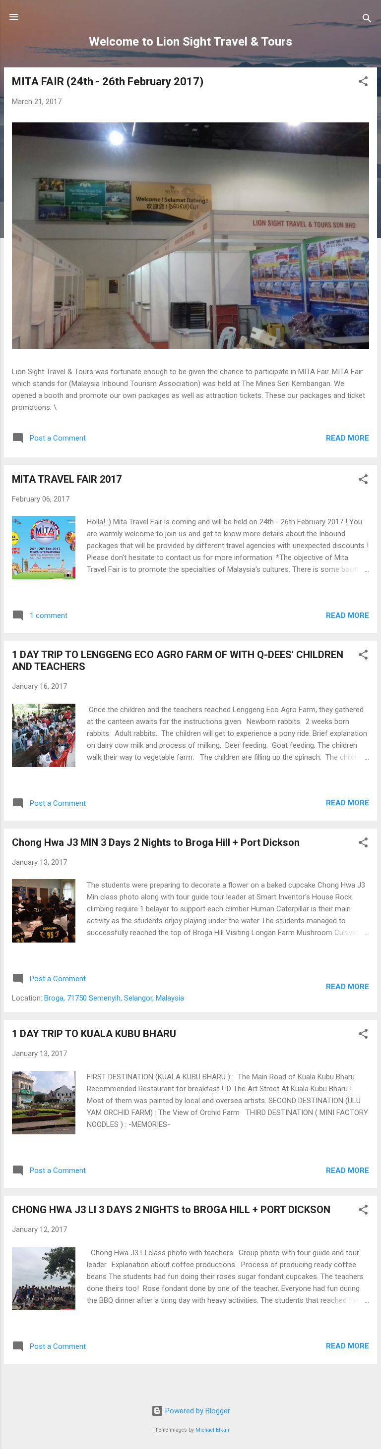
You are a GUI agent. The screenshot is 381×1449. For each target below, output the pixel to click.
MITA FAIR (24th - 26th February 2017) (107, 81)
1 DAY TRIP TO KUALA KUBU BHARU (94, 1034)
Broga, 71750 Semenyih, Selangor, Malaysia (114, 998)
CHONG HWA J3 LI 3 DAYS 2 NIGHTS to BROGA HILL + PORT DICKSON (171, 1210)
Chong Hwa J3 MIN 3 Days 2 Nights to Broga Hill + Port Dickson (156, 842)
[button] (363, 83)
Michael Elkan (212, 1430)
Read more (347, 438)
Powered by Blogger (196, 1410)
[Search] (367, 20)
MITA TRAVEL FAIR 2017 (67, 479)
